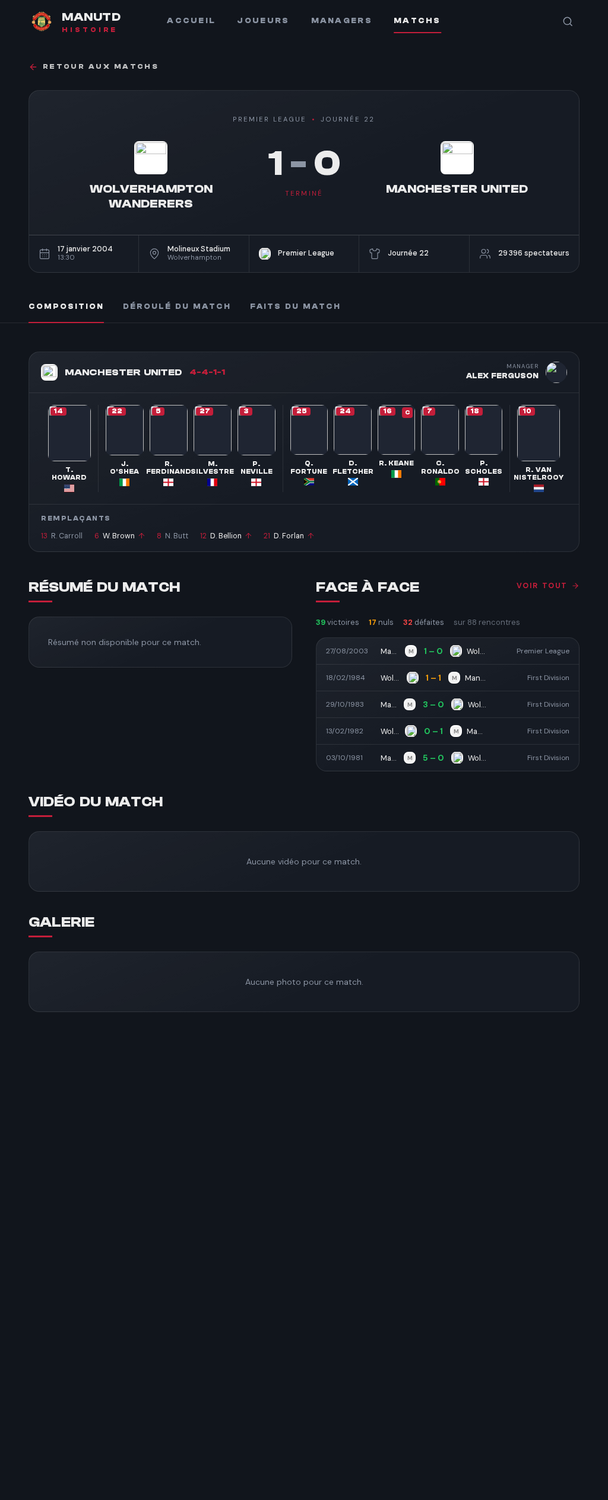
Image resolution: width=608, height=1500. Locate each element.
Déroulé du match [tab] (177, 306)
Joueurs (263, 21)
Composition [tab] (66, 306)
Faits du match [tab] (295, 306)
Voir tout (542, 586)
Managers (341, 21)
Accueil (191, 21)
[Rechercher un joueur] (568, 21)
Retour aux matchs (101, 67)
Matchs (417, 21)
